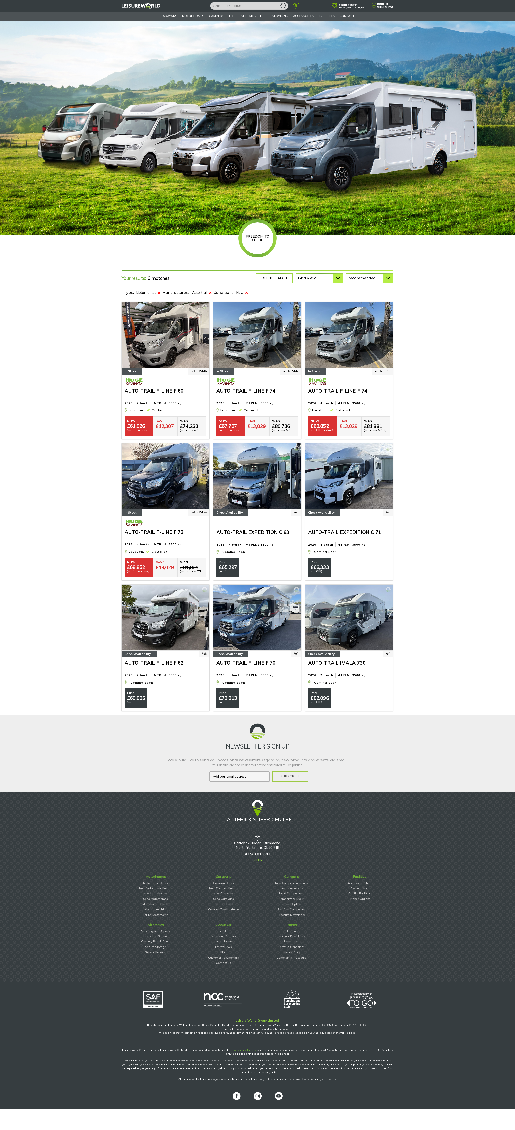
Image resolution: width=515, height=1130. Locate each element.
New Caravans (223, 893)
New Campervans (292, 888)
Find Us (224, 931)
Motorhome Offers (155, 883)
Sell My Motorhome (155, 915)
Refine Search (274, 278)
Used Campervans (291, 893)
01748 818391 (257, 853)
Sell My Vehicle (254, 16)
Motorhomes (193, 16)
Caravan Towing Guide (223, 909)
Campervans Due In (291, 899)
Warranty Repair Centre (155, 941)
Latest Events (223, 941)
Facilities (327, 16)
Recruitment (292, 941)
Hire (232, 16)
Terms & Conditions (291, 947)
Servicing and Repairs (155, 931)
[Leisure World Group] (141, 8)
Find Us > (258, 860)
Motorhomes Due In (156, 904)
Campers (216, 16)
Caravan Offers (223, 883)
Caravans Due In (224, 904)
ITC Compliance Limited (242, 1049)
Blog (223, 952)
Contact (347, 16)
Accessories (303, 16)
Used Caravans (223, 899)
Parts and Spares (155, 936)
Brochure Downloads (292, 915)
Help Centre (291, 931)
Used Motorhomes (155, 899)
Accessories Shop (359, 883)
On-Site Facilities (359, 893)
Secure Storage (155, 947)
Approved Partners (223, 936)
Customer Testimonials (223, 957)
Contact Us (223, 963)
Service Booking (155, 952)
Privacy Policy (292, 952)
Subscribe (290, 776)
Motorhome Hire (155, 909)
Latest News (223, 947)
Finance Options (291, 904)
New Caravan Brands (223, 888)
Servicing (280, 16)
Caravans (169, 16)
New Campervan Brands (291, 883)
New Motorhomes (155, 893)
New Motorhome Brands (155, 888)
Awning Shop (360, 888)
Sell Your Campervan (292, 909)
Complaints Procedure (291, 957)
